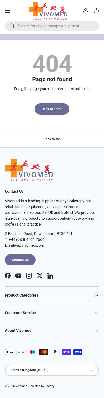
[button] (96, 10)
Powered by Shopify (41, 386)
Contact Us (20, 260)
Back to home (52, 109)
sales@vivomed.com (26, 245)
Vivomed (21, 386)
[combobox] (52, 26)
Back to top (52, 139)
